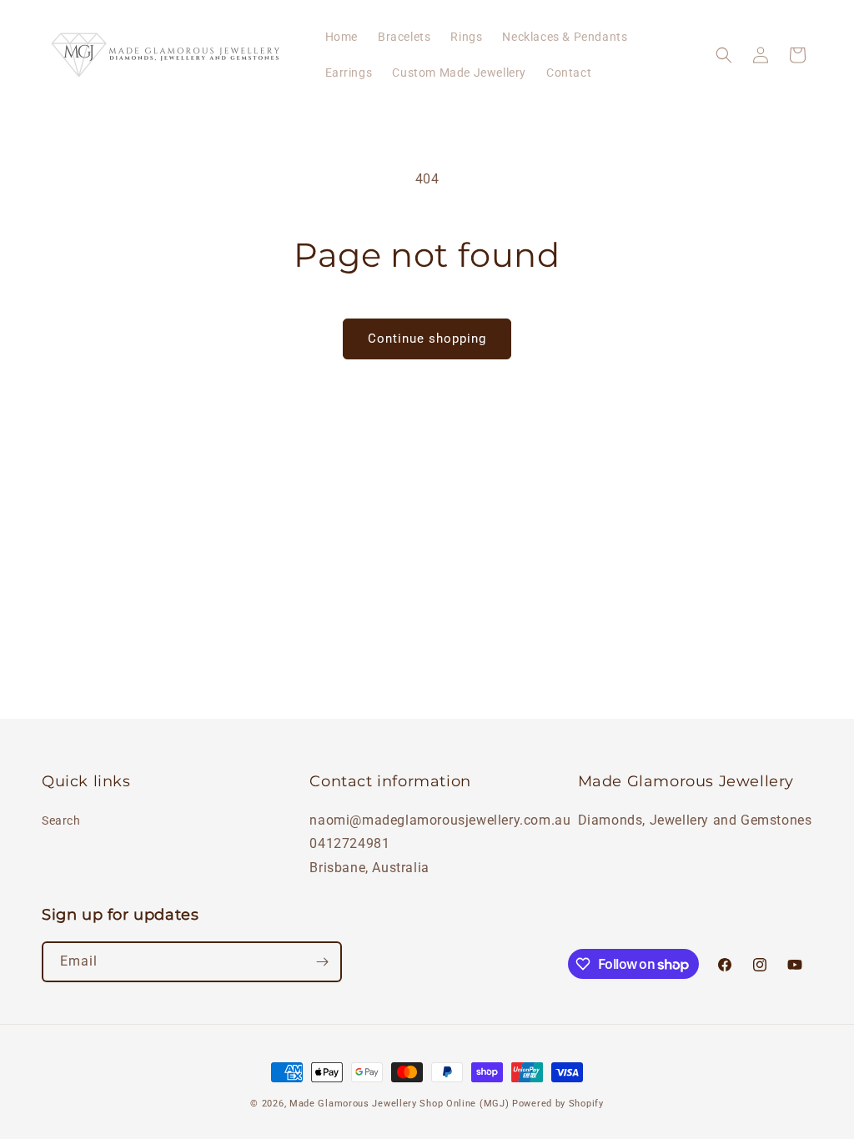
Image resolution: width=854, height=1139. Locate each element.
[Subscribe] (322, 961)
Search (61, 820)
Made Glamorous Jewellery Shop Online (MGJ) (399, 1103)
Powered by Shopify (558, 1103)
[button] (724, 55)
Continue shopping (427, 338)
